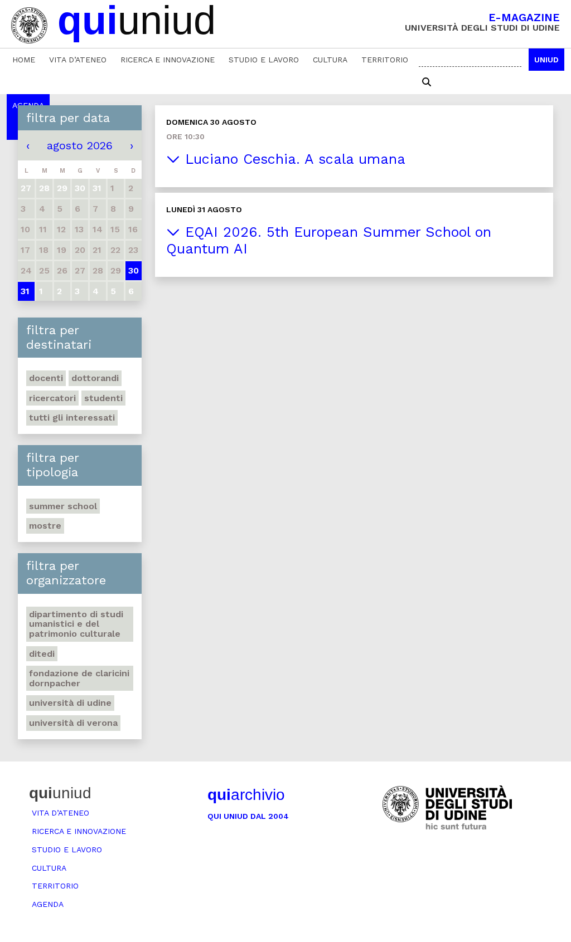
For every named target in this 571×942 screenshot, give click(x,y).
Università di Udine (70, 702)
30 (133, 270)
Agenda (48, 904)
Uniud (546, 59)
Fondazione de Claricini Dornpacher (79, 678)
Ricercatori (52, 398)
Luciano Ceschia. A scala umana (292, 159)
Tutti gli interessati (72, 417)
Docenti (46, 378)
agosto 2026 (80, 145)
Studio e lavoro (264, 59)
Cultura (330, 59)
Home (23, 59)
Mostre (45, 525)
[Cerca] (426, 82)
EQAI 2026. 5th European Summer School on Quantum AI (328, 240)
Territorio (384, 59)
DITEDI (42, 653)
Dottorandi (95, 378)
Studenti (103, 398)
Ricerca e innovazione (167, 59)
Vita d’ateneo (78, 59)
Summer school (63, 506)
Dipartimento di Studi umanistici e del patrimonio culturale (76, 624)
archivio (246, 794)
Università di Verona (73, 723)
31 (25, 291)
